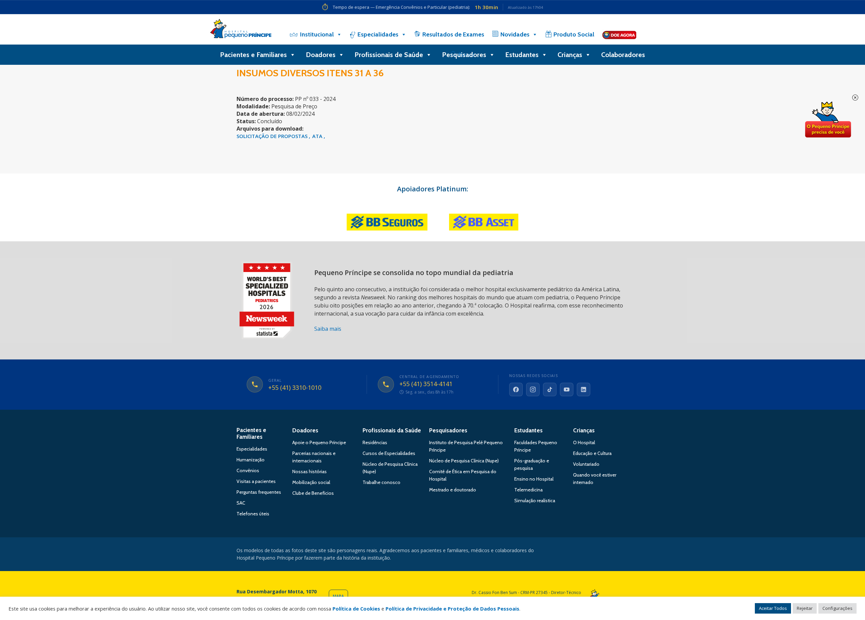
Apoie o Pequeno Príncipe (319, 442)
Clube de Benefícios (313, 493)
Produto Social (573, 34)
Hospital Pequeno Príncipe (240, 30)
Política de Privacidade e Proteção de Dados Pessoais (452, 608)
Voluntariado (586, 464)
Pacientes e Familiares (253, 55)
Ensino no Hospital (533, 479)
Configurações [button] (837, 608)
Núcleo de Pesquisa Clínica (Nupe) (464, 461)
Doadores (321, 55)
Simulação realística (534, 500)
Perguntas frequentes (259, 492)
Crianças (570, 55)
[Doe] (619, 34)
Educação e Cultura (592, 453)
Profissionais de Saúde (388, 55)
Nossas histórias (309, 471)
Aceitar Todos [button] (773, 608)
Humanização (251, 460)
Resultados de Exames (453, 34)
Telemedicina (528, 490)
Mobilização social (311, 482)
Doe (828, 119)
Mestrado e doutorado (452, 490)
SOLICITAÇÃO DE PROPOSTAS (273, 136)
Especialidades (377, 34)
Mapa (338, 596)
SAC (241, 503)
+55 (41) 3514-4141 (425, 384)
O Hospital (584, 442)
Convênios (248, 470)
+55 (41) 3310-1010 (294, 388)
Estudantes (522, 55)
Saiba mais (327, 328)
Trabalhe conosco (381, 482)
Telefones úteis (253, 514)
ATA (318, 136)
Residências (375, 442)
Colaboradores (623, 55)
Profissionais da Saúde (392, 430)
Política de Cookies (356, 608)
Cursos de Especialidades (389, 453)
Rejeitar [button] (805, 608)
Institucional (317, 34)
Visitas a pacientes (256, 481)
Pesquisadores (464, 55)
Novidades (514, 34)
